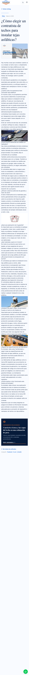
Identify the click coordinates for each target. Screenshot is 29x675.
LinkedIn (19, 452)
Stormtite (23, 329)
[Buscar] (23, 2)
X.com (14, 452)
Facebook (9, 452)
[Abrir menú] (27, 2)
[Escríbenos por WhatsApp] (25, 671)
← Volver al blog (6, 9)
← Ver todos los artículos (8, 449)
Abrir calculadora (8, 442)
